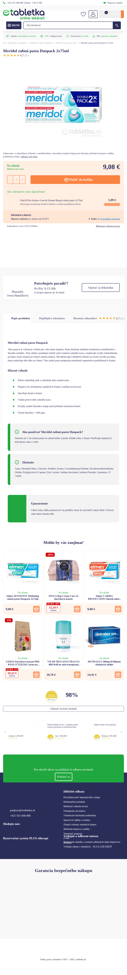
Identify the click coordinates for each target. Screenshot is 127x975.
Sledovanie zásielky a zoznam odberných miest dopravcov (92, 842)
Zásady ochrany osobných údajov (80, 824)
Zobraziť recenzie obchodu (63, 708)
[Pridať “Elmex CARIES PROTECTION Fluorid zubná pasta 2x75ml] (118, 609)
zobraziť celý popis (29, 156)
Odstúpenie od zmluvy (75, 811)
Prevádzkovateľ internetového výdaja (82, 797)
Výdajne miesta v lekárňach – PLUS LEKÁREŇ (88, 846)
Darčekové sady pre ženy (66, 43)
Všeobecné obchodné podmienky (80, 815)
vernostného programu (110, 219)
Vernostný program (73, 833)
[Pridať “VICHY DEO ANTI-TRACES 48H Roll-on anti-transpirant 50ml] (77, 674)
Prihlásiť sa (63, 776)
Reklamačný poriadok (74, 802)
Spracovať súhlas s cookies (77, 820)
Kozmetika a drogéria (17, 43)
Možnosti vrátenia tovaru (108, 226)
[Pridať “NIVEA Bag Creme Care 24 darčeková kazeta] (77, 609)
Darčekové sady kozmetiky (41, 43)
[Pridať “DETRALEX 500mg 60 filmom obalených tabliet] (118, 674)
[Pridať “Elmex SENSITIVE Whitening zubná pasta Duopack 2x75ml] (36, 609)
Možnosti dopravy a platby (77, 829)
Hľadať (117, 25)
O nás (66, 838)
